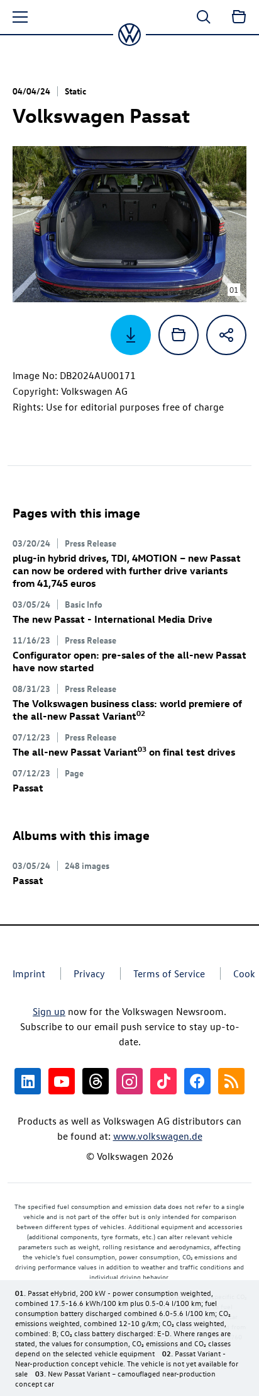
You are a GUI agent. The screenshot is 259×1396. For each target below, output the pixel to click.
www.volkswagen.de (157, 1136)
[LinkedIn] (27, 1081)
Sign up (49, 1011)
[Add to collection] (178, 335)
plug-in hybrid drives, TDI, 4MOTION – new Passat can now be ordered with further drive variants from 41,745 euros (127, 570)
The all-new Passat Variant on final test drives (124, 752)
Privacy (89, 973)
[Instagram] (129, 1081)
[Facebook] (197, 1081)
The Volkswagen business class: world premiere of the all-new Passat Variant (127, 709)
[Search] (203, 17)
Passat (28, 787)
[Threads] (95, 1081)
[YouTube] (61, 1081)
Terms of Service (169, 973)
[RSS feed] (231, 1081)
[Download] (131, 335)
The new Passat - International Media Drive (112, 619)
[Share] (226, 335)
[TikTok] (163, 1081)
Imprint (29, 973)
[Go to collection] (238, 17)
